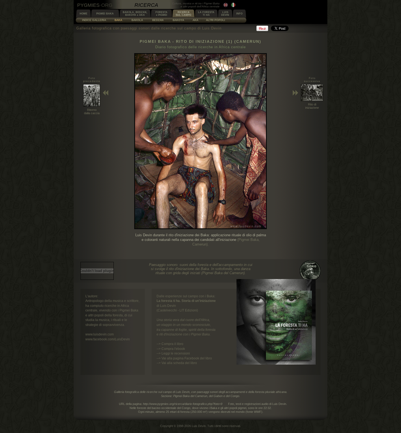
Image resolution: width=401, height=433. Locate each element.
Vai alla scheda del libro (179, 363)
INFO (239, 13)
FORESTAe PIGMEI (161, 13)
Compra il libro (172, 344)
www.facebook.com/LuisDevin (107, 339)
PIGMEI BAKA (105, 13)
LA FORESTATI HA (206, 13)
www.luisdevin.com (99, 334)
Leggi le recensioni (175, 353)
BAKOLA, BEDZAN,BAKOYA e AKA (135, 13)
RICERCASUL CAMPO (183, 13)
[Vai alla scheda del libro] (276, 363)
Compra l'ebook (173, 348)
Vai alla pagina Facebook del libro (186, 358)
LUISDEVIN (225, 13)
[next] (200, 228)
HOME (83, 13)
